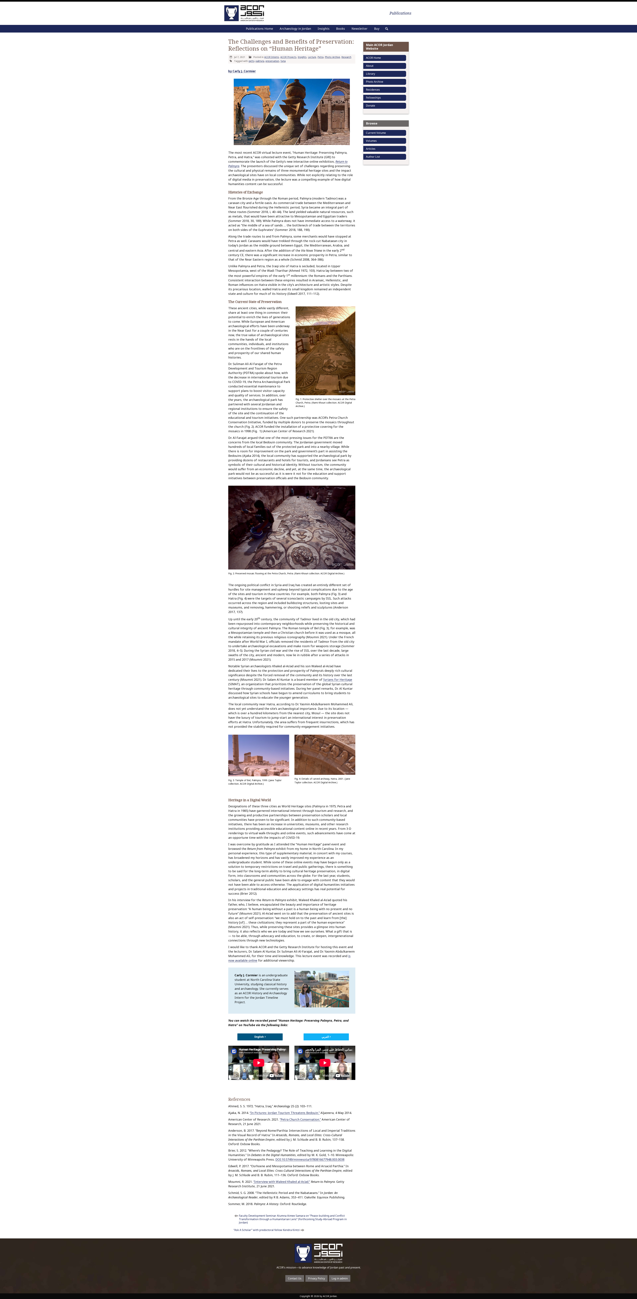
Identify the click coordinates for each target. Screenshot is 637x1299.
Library (370, 74)
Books (340, 29)
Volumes (371, 141)
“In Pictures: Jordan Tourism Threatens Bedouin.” (285, 1113)
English (259, 1037)
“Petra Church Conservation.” (300, 1119)
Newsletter (359, 29)
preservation (272, 61)
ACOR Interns (271, 57)
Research (346, 57)
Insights (323, 29)
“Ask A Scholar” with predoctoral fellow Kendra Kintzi (267, 1230)
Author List (373, 157)
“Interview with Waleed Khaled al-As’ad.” (281, 1182)
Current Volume (376, 133)
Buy (376, 29)
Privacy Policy (316, 1278)
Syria (283, 61)
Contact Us (294, 1278)
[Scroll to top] (622, 1275)
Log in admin (340, 1278)
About (369, 66)
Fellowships (373, 97)
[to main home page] (244, 13)
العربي (325, 1037)
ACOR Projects (288, 57)
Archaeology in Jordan (295, 29)
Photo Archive (332, 57)
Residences (373, 89)
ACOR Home (373, 58)
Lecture (312, 57)
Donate (370, 105)
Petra (320, 57)
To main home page (318, 1253)
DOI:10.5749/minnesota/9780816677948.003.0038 (309, 1159)
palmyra (260, 61)
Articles (370, 149)
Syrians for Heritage (337, 680)
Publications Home (259, 29)
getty (251, 61)
